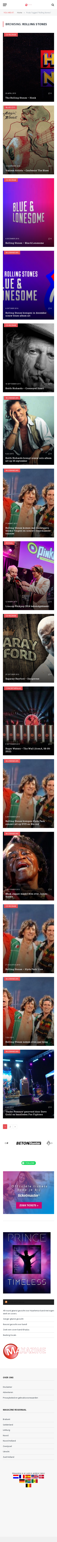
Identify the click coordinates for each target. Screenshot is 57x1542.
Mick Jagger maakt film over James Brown (26, 895)
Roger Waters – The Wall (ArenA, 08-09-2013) (28, 750)
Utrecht (6, 1451)
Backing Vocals (9, 1335)
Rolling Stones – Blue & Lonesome (24, 242)
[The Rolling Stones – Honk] (28, 67)
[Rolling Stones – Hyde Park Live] (28, 938)
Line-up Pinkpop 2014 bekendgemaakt (27, 606)
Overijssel (7, 1446)
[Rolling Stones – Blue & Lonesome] (28, 212)
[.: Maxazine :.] (28, 5)
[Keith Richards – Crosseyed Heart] (28, 357)
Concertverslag (13, 688)
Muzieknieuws (12, 252)
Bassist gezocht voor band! (15, 1324)
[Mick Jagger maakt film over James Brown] (28, 866)
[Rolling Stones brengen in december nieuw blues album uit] (28, 285)
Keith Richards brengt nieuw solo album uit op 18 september (28, 459)
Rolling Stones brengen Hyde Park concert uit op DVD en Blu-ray (25, 822)
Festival (9, 543)
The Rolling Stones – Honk (20, 97)
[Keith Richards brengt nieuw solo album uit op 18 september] (28, 430)
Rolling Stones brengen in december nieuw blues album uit (25, 314)
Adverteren (8, 1392)
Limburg (6, 1430)
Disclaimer (7, 1387)
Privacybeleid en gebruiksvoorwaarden (20, 1397)
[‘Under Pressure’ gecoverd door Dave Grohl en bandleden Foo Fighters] (28, 1084)
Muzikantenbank (16, 1302)
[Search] (52, 4)
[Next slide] (52, 1143)
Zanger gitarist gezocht (13, 1319)
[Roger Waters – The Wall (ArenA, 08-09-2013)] (28, 720)
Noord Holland (9, 1440)
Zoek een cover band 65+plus (16, 1329)
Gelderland (8, 1424)
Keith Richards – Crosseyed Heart (24, 388)
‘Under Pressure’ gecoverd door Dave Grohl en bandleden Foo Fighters (25, 1113)
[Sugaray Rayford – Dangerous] (28, 648)
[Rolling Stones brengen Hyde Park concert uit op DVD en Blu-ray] (28, 793)
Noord (5, 1435)
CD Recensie (11, 34)
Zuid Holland (8, 1457)
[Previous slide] (5, 1143)
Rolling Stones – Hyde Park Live (24, 969)
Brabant (6, 1419)
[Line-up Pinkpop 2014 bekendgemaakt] (28, 575)
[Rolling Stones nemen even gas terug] (28, 1011)
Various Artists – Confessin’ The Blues (27, 170)
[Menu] (5, 4)
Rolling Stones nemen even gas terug (26, 1041)
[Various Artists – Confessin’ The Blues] (28, 140)
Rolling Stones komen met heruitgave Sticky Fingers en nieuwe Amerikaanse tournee (27, 530)
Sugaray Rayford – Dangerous (22, 678)
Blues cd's (10, 107)
